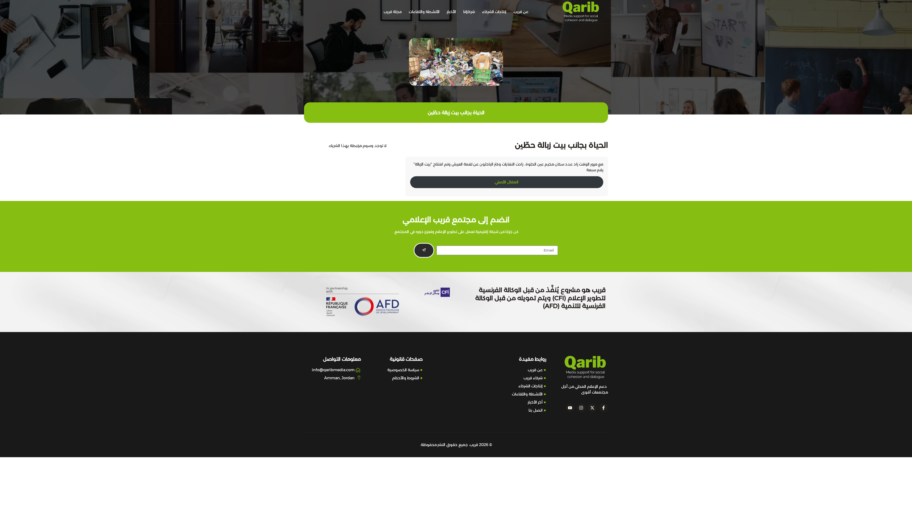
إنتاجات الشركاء (494, 12)
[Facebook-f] (603, 407)
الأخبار (451, 12)
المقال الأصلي (506, 182)
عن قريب (520, 12)
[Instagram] (581, 407)
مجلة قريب (393, 12)
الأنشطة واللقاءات (424, 12)
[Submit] (424, 250)
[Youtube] (570, 407)
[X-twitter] (592, 407)
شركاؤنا (469, 12)
